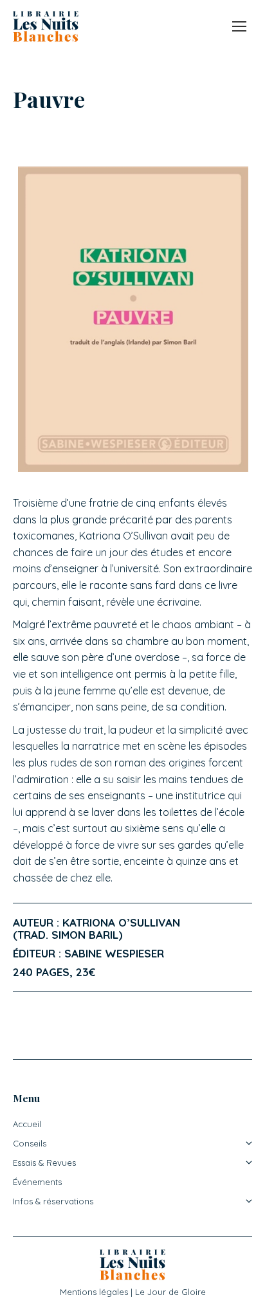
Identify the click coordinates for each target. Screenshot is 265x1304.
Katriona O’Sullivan (121, 922)
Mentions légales (94, 1292)
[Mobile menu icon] (239, 26)
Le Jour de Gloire (170, 1292)
